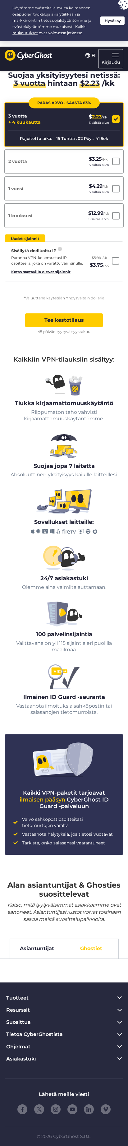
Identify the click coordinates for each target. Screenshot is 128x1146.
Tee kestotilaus (64, 320)
